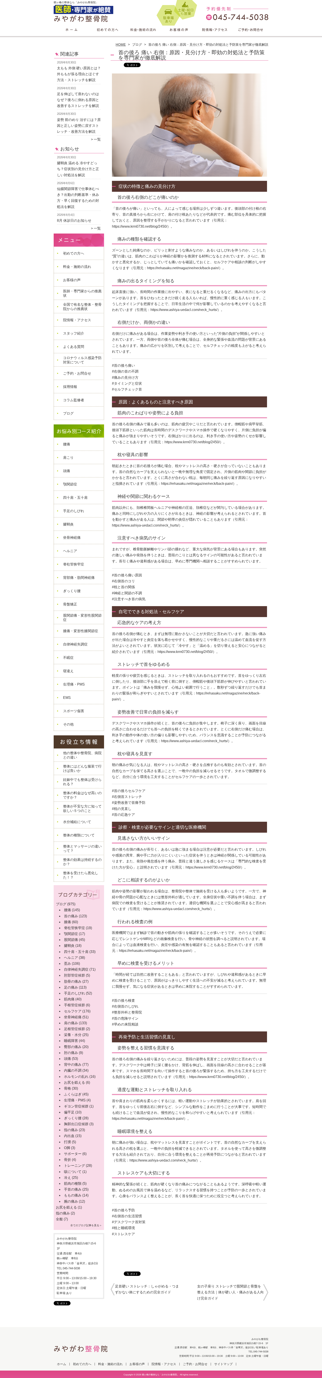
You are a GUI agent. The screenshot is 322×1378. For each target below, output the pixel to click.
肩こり (68, 457)
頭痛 (66, 471)
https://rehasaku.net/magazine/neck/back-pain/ (183, 268)
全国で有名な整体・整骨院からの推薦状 (82, 307)
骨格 (67, 1088)
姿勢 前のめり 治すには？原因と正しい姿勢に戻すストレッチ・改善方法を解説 (79, 125)
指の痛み (71, 1130)
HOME (121, 44)
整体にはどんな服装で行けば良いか (82, 768)
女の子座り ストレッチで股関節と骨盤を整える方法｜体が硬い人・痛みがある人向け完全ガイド (230, 1292)
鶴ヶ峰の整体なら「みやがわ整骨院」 (160, 1374)
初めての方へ (107, 34)
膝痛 (67, 922)
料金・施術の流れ (143, 34)
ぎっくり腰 (72, 591)
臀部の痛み (72, 1047)
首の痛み (71, 916)
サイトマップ (223, 1364)
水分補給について (77, 822)
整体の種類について (79, 835)
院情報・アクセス (214, 34)
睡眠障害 (71, 1041)
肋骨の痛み (72, 981)
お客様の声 (179, 34)
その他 (68, 724)
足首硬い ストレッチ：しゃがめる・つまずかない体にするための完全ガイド (147, 1289)
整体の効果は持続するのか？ (82, 862)
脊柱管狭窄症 (73, 564)
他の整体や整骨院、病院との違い (82, 755)
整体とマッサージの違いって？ (82, 848)
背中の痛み (72, 1064)
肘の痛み (71, 1053)
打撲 (67, 1142)
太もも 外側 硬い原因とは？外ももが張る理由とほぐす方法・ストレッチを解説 (79, 74)
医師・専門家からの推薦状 (82, 293)
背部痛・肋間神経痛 (79, 577)
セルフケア (72, 1011)
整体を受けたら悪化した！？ (80, 875)
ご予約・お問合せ (250, 34)
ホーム (72, 34)
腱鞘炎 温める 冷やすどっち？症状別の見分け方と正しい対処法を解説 (78, 169)
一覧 (97, 139)
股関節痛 (71, 940)
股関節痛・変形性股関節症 (82, 618)
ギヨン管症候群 (76, 1106)
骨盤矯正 (70, 604)
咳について (72, 1172)
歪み (67, 963)
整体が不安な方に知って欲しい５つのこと (82, 808)
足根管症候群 (74, 1029)
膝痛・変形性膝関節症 (80, 631)
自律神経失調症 (75, 644)
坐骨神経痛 (72, 537)
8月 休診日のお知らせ (74, 220)
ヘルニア (70, 551)
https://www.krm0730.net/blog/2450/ (139, 226)
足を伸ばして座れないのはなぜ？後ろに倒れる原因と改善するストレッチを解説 (78, 100)
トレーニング (74, 1165)
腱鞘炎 (68, 524)
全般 (59, 1219)
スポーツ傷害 (73, 711)
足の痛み (71, 987)
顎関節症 (70, 484)
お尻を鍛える (74, 1082)
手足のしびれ (73, 511)
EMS (67, 697)
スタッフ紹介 (73, 333)
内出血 (69, 1136)
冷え (67, 1177)
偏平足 (69, 1112)
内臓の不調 (72, 1070)
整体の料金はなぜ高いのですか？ (82, 795)
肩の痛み (71, 1023)
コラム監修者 (73, 400)
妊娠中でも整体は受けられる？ (82, 782)
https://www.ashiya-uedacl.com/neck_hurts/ (183, 310)
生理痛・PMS (74, 684)
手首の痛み (72, 1189)
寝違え (68, 671)
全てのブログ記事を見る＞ (86, 1225)
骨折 (67, 1160)
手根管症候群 (74, 1005)
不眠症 (68, 657)
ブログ (137, 44)
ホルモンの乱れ (76, 1076)
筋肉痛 (69, 999)
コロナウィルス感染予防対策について (82, 360)
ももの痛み (72, 1195)
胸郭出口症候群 (76, 1124)
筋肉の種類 (72, 1183)
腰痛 (66, 444)
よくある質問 (73, 347)
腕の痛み (71, 1201)
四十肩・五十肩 (75, 497)
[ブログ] (79, 899)
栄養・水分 (72, 1035)
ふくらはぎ (72, 1094)
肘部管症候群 (74, 975)
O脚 (67, 1148)
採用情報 (70, 387)
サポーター (72, 1154)
